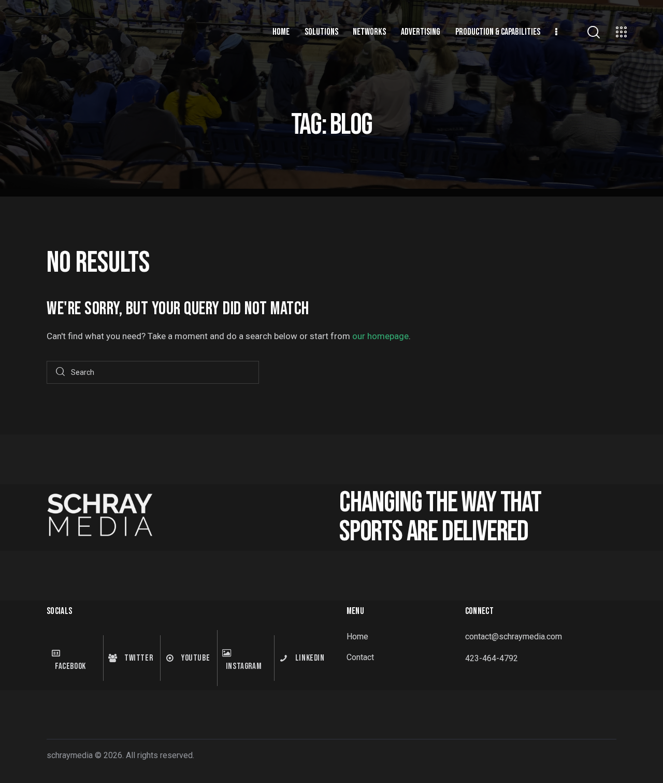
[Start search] (60, 372)
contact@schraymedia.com (513, 636)
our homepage (380, 336)
